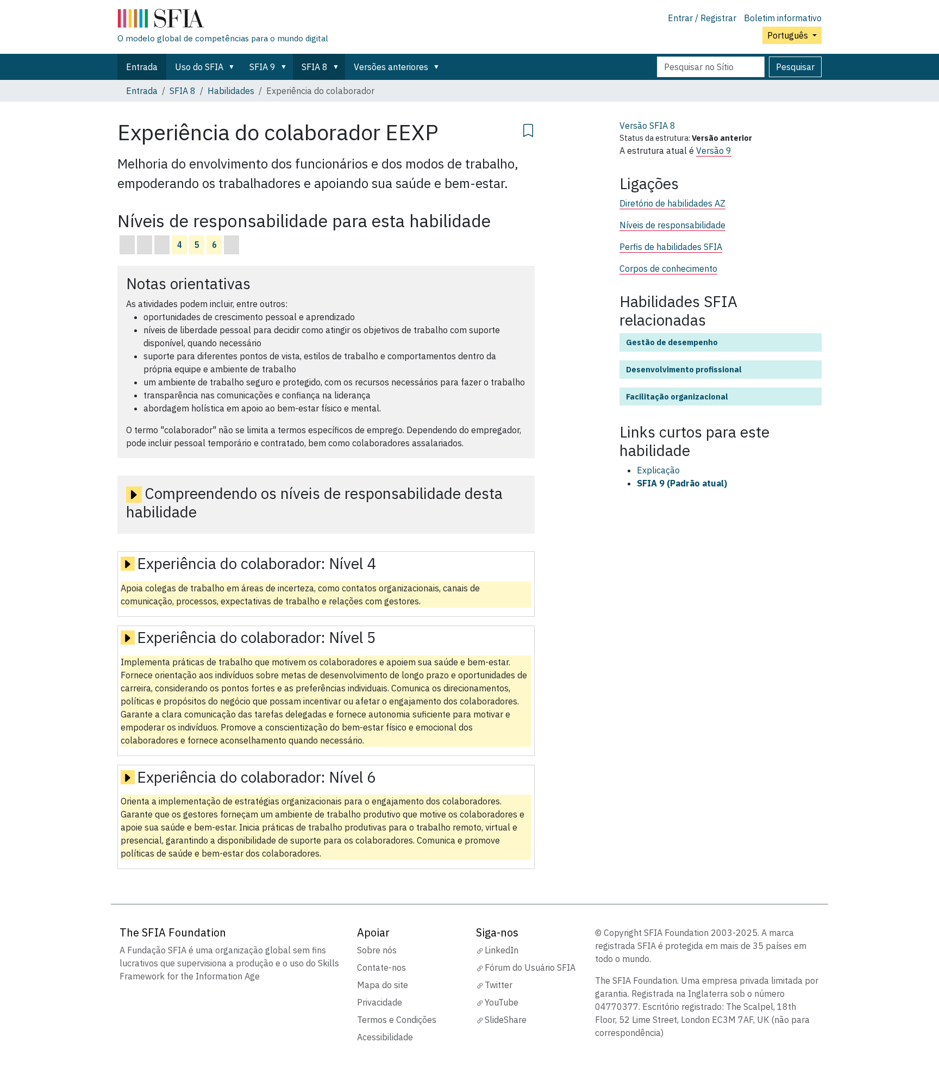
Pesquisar (795, 66)
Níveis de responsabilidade (672, 225)
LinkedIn (501, 950)
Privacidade (379, 1002)
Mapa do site (382, 984)
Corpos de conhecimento (668, 268)
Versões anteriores (391, 66)
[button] (234, 67)
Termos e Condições (396, 1019)
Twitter (498, 984)
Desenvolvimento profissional (684, 369)
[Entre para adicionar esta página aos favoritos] (528, 129)
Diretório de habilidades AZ (672, 203)
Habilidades (231, 90)
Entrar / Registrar (702, 18)
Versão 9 (713, 150)
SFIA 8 (315, 66)
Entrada (142, 66)
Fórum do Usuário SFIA (530, 967)
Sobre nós (377, 950)
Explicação (658, 470)
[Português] (222, 21)
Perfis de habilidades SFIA (670, 246)
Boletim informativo (783, 18)
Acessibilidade (385, 1037)
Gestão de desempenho (672, 342)
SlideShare (506, 1019)
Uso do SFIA (199, 66)
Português (788, 35)
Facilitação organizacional (677, 396)
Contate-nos (381, 967)
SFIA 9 (262, 66)
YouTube (501, 1002)
